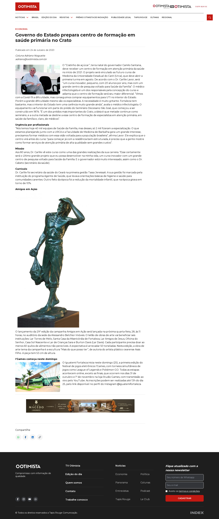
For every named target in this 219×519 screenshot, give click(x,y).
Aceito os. (184, 491)
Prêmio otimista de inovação (92, 17)
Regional (167, 17)
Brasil (35, 17)
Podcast (145, 490)
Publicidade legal (121, 17)
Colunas (145, 482)
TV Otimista (72, 465)
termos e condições (189, 491)
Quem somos (73, 482)
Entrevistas (122, 490)
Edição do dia (49, 17)
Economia (121, 474)
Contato (70, 491)
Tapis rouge (140, 17)
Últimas (154, 17)
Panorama (121, 482)
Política (144, 474)
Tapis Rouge (122, 499)
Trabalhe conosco (76, 499)
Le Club (145, 499)
